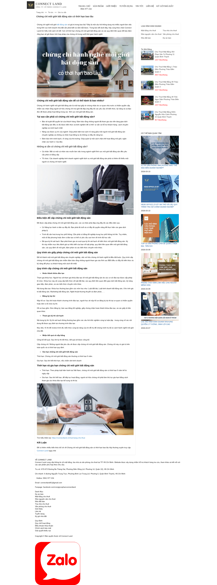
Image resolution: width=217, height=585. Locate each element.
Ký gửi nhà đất (164, 6)
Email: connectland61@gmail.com (48, 483)
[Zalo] (57, 563)
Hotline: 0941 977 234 (45, 478)
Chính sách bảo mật (43, 528)
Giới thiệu (111, 6)
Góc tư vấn (62, 12)
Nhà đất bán (146, 38)
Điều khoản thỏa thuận (44, 526)
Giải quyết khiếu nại (43, 531)
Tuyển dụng (126, 6)
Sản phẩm (98, 6)
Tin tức (139, 6)
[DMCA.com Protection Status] (76, 536)
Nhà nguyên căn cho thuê (151, 34)
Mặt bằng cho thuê (148, 30)
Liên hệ (150, 6)
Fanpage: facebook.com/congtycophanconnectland (55, 487)
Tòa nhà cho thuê (170, 30)
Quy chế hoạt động (42, 523)
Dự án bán (167, 38)
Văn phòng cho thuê (171, 34)
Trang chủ (84, 6)
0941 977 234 (86, 9)
